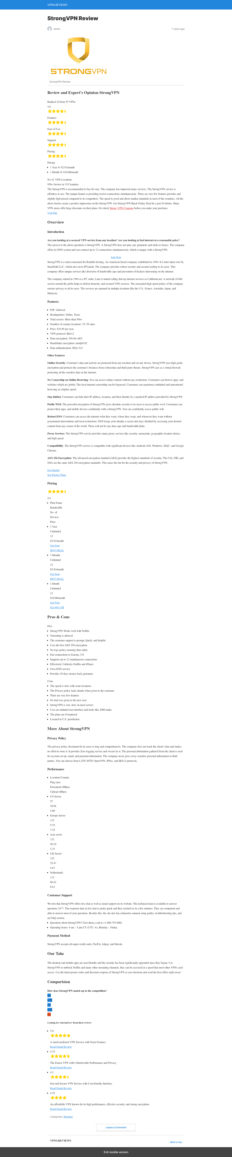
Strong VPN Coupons (121, 208)
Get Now (55, 545)
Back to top (176, 1142)
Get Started (53, 470)
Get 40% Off (57, 607)
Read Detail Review (61, 1046)
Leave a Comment (116, 1127)
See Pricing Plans (56, 475)
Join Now (116, 257)
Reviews (68, 1116)
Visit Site (52, 213)
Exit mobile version (116, 1152)
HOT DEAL (57, 550)
